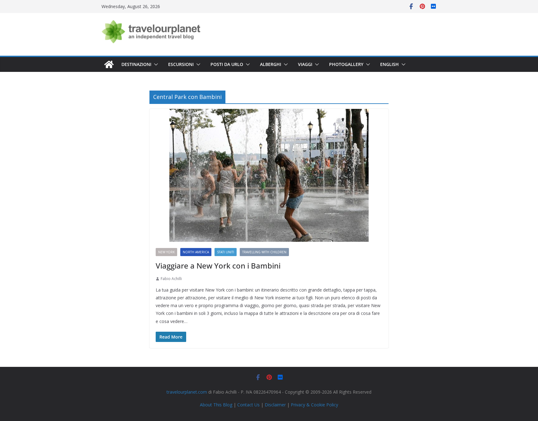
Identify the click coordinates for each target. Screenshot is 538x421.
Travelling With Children (264, 252)
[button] (154, 64)
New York (166, 252)
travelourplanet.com (187, 392)
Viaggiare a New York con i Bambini (218, 265)
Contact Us (248, 405)
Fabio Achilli (171, 278)
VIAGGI (305, 64)
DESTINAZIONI (136, 64)
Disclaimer (275, 405)
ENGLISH (389, 64)
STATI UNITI (225, 252)
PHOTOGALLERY (346, 64)
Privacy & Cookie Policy (314, 405)
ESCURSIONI (181, 64)
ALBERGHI (270, 64)
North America (196, 252)
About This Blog (216, 405)
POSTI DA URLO (226, 64)
